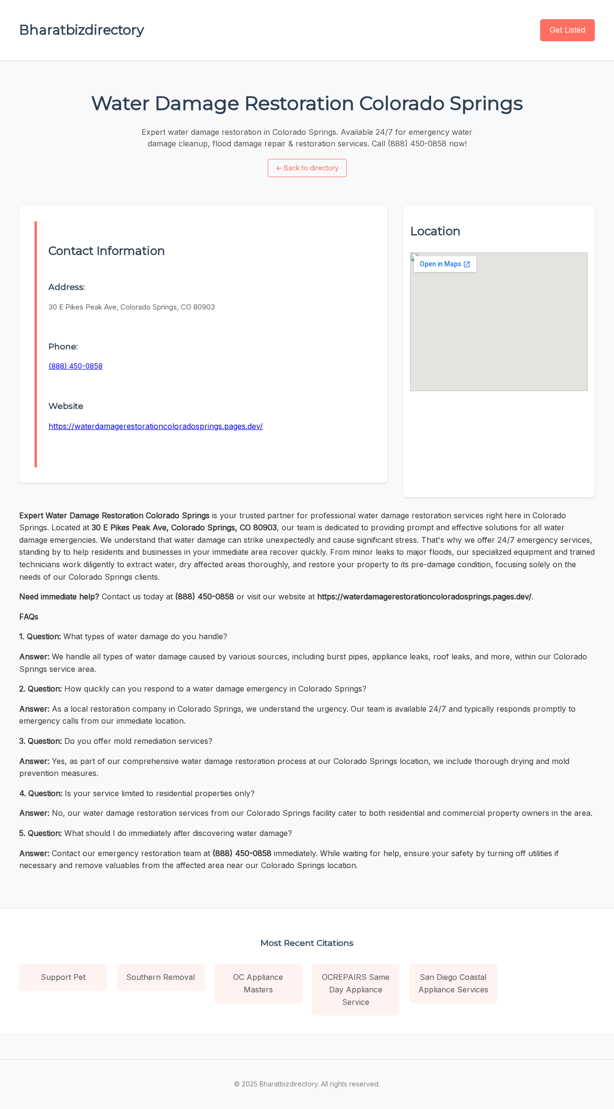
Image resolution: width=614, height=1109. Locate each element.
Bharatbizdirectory (81, 30)
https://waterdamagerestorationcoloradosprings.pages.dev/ (155, 426)
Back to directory (307, 168)
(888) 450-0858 (75, 365)
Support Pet (63, 977)
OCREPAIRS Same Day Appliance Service (356, 989)
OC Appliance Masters (258, 983)
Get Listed (567, 30)
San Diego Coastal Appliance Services (453, 983)
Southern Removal (160, 977)
